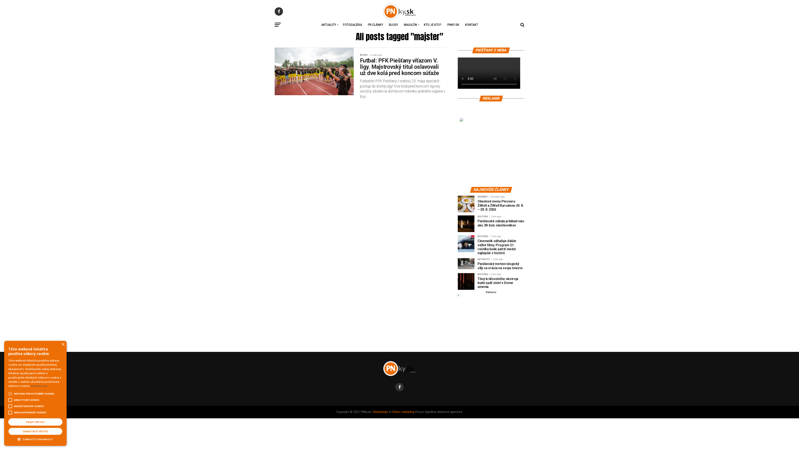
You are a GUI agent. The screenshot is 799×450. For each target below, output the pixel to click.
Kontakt (471, 24)
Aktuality (328, 24)
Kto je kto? (433, 24)
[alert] (35, 393)
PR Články (375, 24)
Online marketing (403, 412)
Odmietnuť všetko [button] (35, 431)
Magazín (410, 24)
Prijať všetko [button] (35, 422)
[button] (35, 438)
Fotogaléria (352, 24)
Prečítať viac (39, 386)
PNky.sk (453, 24)
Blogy (393, 24)
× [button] (63, 344)
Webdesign (380, 412)
